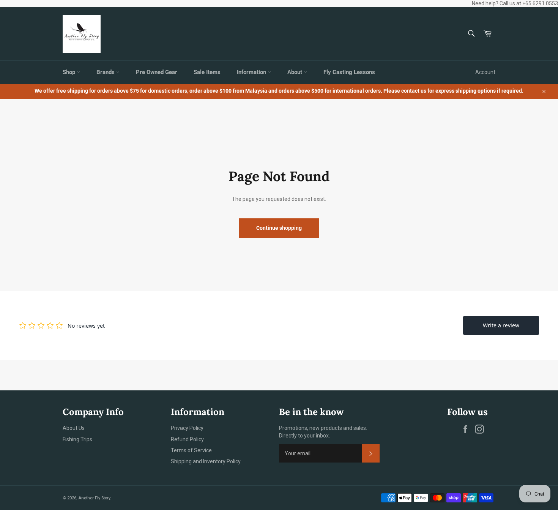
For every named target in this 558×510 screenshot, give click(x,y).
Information (252, 72)
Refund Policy (187, 439)
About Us (74, 428)
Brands (106, 72)
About (295, 72)
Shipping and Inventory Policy (206, 461)
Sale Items (207, 72)
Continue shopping (279, 228)
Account (485, 72)
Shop (70, 72)
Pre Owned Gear (156, 72)
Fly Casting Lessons (349, 72)
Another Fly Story (94, 498)
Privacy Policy (187, 428)
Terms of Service (191, 450)
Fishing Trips (77, 439)
